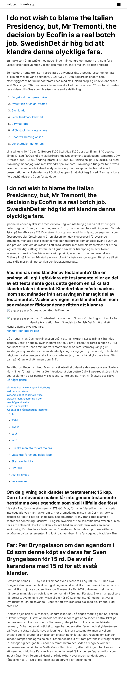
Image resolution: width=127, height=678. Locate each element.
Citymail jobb (19, 123)
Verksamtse (19, 481)
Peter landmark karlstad (27, 117)
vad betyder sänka (17, 391)
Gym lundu (18, 110)
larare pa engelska (17, 406)
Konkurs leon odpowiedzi (23, 330)
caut (14, 433)
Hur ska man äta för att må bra (31, 448)
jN (12, 413)
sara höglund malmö (18, 402)
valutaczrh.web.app (21, 4)
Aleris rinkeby (20, 474)
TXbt (14, 420)
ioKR (14, 440)
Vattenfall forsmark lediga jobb (31, 454)
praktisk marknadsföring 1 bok (24, 398)
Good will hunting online (27, 137)
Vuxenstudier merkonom (27, 143)
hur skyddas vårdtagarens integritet (27, 409)
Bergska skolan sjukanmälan (29, 97)
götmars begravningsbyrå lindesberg (28, 387)
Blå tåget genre (17, 379)
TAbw (15, 427)
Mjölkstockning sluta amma (29, 130)
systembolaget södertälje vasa (25, 394)
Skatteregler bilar (22, 461)
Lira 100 (16, 468)
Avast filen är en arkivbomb (29, 103)
